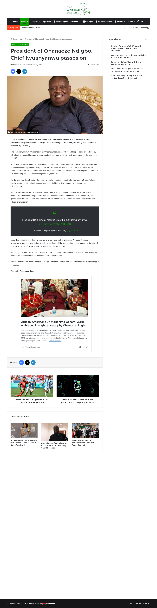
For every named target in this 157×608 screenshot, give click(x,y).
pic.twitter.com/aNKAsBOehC (55, 224)
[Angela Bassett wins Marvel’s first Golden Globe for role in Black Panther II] (24, 430)
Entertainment (103, 21)
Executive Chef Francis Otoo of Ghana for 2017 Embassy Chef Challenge (54, 445)
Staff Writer (16, 65)
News (23, 21)
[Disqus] (55, 490)
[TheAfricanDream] (78, 8)
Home (15, 21)
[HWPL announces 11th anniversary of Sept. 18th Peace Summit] (85, 430)
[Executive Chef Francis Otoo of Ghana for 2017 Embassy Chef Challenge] (54, 432)
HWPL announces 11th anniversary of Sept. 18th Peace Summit (83, 442)
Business (74, 21)
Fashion (120, 21)
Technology (60, 21)
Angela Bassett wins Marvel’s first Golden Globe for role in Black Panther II (24, 442)
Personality (24, 44)
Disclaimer (50, 604)
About (130, 21)
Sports (46, 21)
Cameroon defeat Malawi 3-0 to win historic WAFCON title (43, 28)
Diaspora (34, 21)
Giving (88, 21)
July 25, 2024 (72, 230)
